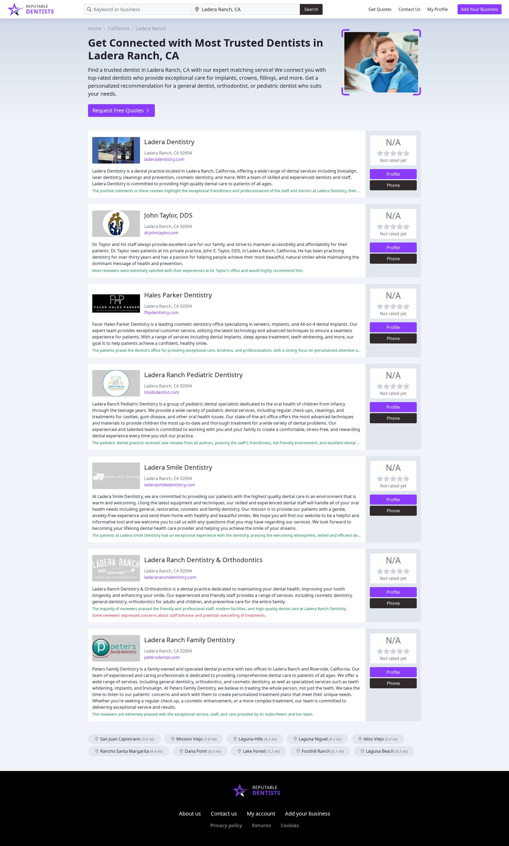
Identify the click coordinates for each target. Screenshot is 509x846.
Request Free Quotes (119, 110)
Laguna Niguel (319, 739)
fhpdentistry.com (161, 312)
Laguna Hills (257, 739)
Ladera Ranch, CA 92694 (168, 153)
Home (95, 28)
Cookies (290, 825)
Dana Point (202, 751)
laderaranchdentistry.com (170, 577)
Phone (393, 185)
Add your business (307, 813)
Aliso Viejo (380, 739)
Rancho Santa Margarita (131, 751)
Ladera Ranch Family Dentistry (189, 639)
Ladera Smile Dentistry (178, 467)
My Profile (437, 9)
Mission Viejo (196, 739)
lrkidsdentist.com (161, 392)
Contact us (224, 813)
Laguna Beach (386, 751)
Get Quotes (380, 9)
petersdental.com (162, 657)
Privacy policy (226, 825)
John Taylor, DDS (168, 215)
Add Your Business (479, 9)
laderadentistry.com (164, 159)
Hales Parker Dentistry (178, 294)
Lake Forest (261, 751)
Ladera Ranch (151, 28)
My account (261, 813)
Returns (261, 825)
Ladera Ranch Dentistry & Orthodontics (203, 559)
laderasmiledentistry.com (169, 485)
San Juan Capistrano (126, 739)
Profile (393, 174)
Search (311, 9)
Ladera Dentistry (169, 141)
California (118, 28)
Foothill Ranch (322, 751)
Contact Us (409, 9)
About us (190, 813)
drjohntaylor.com (161, 233)
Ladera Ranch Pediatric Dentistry (193, 374)
